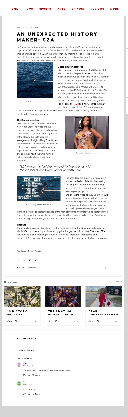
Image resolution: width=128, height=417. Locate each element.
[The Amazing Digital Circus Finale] (63, 296)
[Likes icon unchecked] (24, 375)
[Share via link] (36, 260)
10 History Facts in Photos (17, 313)
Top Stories (21, 251)
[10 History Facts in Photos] (22, 296)
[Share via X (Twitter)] (24, 260)
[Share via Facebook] (18, 260)
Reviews (38, 251)
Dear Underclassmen (103, 313)
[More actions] (107, 27)
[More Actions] (107, 364)
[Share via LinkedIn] (30, 260)
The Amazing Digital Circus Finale (62, 313)
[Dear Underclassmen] (104, 296)
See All (119, 281)
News (30, 251)
